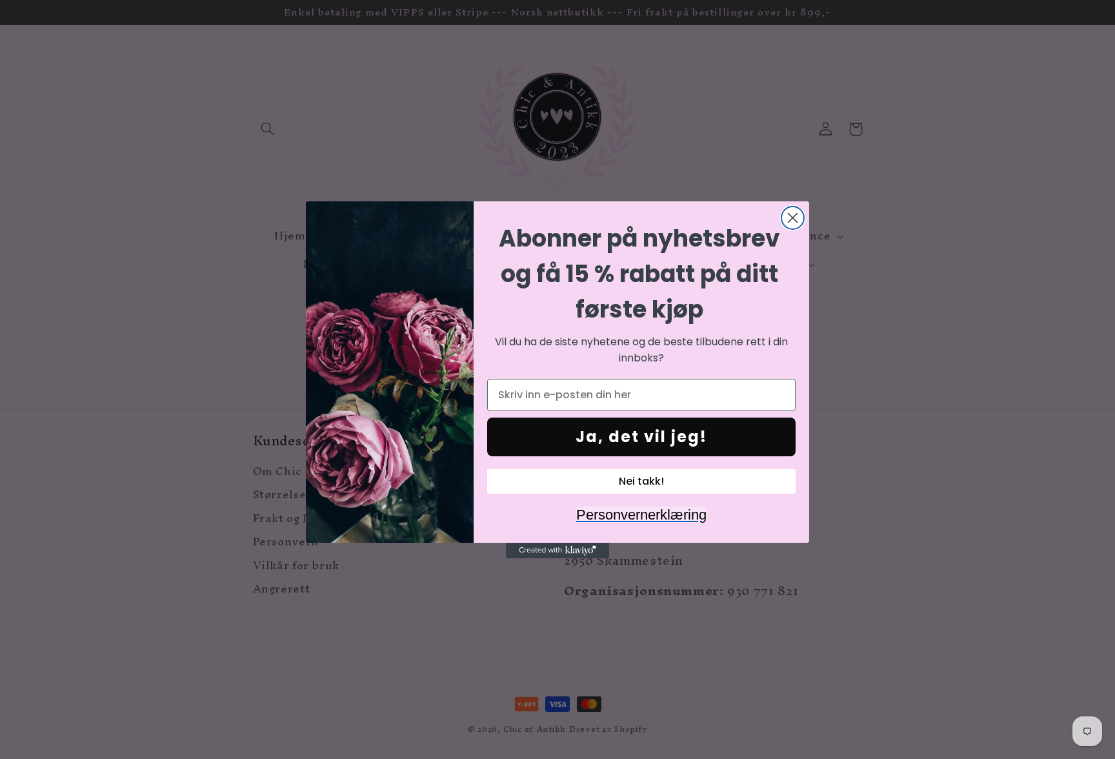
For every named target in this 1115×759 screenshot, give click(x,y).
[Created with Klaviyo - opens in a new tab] (557, 550)
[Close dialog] (792, 218)
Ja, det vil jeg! (641, 436)
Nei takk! (641, 481)
